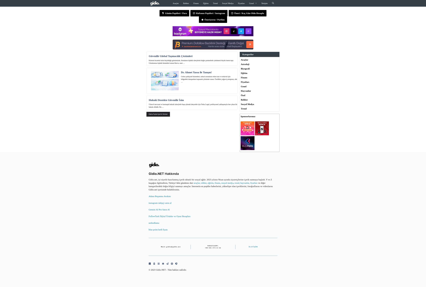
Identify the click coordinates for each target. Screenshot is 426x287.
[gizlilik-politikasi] (167, 263)
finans (217, 183)
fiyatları (254, 183)
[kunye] (154, 263)
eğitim (211, 183)
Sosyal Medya (228, 3)
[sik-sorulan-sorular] (159, 263)
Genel (251, 3)
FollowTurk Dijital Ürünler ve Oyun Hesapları (169, 216)
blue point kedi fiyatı (158, 229)
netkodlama (154, 223)
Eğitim (206, 3)
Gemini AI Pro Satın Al (159, 209)
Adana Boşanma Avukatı (160, 196)
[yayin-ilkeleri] (163, 263)
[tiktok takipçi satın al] (262, 134)
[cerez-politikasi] (172, 263)
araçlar (197, 183)
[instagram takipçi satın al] (247, 134)
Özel (243, 95)
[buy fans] (247, 149)
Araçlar (176, 3)
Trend (215, 3)
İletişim (264, 3)
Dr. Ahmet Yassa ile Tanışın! (196, 72)
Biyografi (245, 68)
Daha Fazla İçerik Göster (158, 114)
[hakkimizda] (150, 263)
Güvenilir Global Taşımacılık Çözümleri (170, 56)
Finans (196, 3)
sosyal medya (227, 183)
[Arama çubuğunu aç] (273, 3)
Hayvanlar (246, 91)
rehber (204, 183)
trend (237, 183)
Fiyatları (241, 3)
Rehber (186, 3)
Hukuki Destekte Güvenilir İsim (166, 100)
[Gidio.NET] (155, 3)
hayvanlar (244, 183)
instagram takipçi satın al (160, 203)
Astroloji (245, 64)
